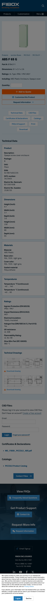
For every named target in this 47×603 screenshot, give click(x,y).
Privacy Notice (29, 586)
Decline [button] (28, 598)
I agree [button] (18, 598)
